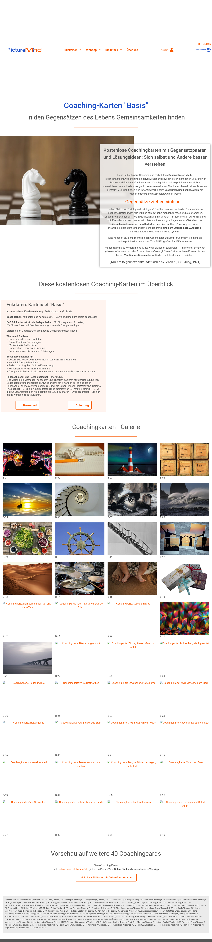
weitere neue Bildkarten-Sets (73, 869)
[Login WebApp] (209, 50)
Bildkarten (70, 50)
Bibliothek (111, 50)
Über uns (132, 50)
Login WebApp (200, 50)
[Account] (171, 50)
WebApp (91, 50)
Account (164, 50)
